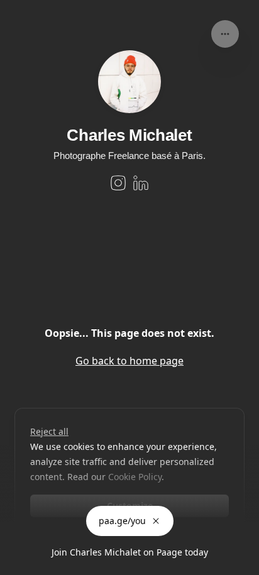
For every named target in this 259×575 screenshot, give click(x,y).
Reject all (49, 431)
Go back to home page (129, 361)
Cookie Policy (135, 477)
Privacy (19, 562)
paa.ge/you (122, 521)
